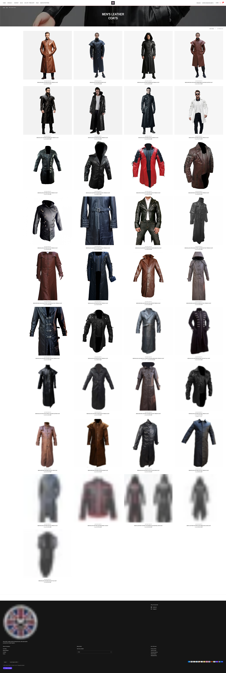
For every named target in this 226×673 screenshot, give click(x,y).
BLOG (21, 2)
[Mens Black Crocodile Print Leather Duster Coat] (47, 386)
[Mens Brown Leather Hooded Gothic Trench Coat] (198, 276)
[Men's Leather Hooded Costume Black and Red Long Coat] (148, 498)
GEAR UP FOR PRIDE (44, 2)
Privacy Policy (153, 648)
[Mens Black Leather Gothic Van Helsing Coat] (148, 443)
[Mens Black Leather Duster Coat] (98, 55)
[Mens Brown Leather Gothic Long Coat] (47, 443)
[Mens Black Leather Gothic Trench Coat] (98, 110)
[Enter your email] (111, 652)
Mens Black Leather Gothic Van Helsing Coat (148, 470)
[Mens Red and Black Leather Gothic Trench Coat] (148, 165)
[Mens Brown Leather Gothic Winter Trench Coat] (148, 276)
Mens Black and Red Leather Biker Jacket (98, 525)
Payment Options (154, 652)
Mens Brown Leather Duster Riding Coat (98, 470)
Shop (7, 7)
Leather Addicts (47, 136)
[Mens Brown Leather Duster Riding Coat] (98, 443)
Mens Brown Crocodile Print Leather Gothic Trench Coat (47, 303)
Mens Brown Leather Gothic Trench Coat (47, 82)
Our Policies (154, 646)
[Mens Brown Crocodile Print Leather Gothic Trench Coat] (47, 276)
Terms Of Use (153, 650)
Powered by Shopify (21, 665)
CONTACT (16, 2)
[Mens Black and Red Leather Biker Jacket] (98, 498)
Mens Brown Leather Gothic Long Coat (47, 470)
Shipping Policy (154, 655)
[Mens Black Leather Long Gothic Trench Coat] (98, 386)
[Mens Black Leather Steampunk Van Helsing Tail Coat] (148, 220)
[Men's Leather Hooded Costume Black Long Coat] (198, 498)
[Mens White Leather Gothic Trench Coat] (198, 110)
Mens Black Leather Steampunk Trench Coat (148, 82)
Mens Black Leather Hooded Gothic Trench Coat (98, 192)
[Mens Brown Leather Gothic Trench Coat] (47, 55)
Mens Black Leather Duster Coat (98, 82)
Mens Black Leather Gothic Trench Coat (98, 137)
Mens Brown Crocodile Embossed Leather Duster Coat (199, 82)
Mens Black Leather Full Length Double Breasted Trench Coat (148, 358)
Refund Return (6, 650)
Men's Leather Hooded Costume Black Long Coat (199, 525)
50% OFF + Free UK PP (29, 2)
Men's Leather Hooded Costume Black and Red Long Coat (148, 525)
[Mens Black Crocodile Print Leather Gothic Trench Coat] (198, 220)
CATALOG (9, 2)
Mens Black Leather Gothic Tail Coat (48, 580)
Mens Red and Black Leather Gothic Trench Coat (148, 192)
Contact (4, 652)
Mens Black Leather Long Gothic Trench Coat (98, 413)
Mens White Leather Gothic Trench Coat (199, 137)
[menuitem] (5, 3)
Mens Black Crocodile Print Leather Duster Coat (47, 413)
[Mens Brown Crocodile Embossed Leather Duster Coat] (198, 55)
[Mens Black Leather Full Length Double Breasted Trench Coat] (148, 331)
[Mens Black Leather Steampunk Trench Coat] (148, 55)
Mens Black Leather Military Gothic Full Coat (199, 358)
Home (4, 7)
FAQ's (37, 2)
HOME (4, 2)
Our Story (5, 648)
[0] (222, 3)
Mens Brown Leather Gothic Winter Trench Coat (148, 303)
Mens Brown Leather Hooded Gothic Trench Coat (198, 303)
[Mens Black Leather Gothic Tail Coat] (47, 553)
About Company (6, 646)
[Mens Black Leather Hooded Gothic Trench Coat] (98, 165)
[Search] (220, 3)
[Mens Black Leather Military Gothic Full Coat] (198, 331)
